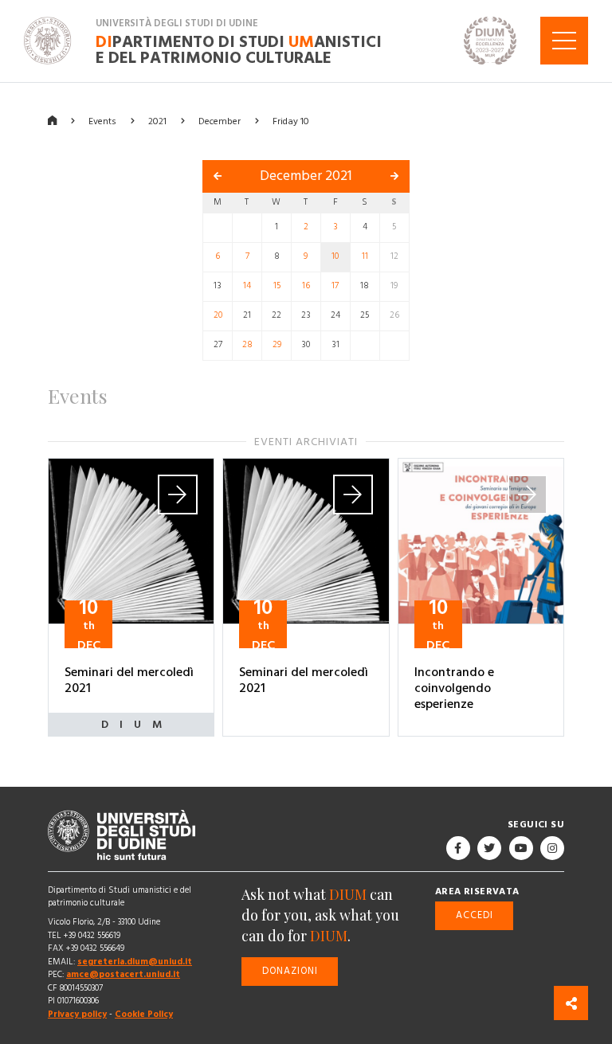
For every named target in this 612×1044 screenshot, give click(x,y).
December (219, 120)
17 (335, 286)
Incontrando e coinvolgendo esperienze (454, 688)
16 (306, 286)
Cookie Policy (144, 1014)
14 (247, 286)
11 (365, 256)
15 (276, 286)
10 (335, 256)
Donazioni (290, 970)
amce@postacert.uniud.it (123, 974)
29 (277, 344)
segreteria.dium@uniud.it (134, 962)
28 (247, 344)
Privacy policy (77, 1014)
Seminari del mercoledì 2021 (129, 680)
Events (102, 120)
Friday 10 (291, 120)
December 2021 (305, 176)
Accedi (474, 914)
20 (218, 315)
